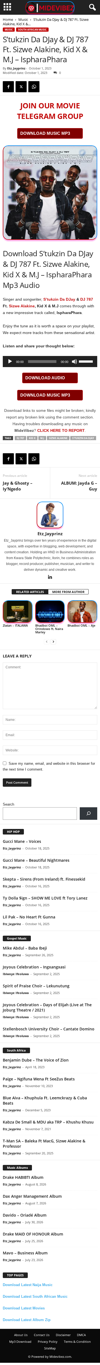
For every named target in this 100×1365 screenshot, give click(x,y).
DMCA (81, 1335)
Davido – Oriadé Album (24, 1215)
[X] (21, 86)
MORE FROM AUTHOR (68, 592)
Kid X (32, 438)
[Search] (88, 813)
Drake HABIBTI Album (23, 1177)
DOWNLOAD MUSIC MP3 (45, 133)
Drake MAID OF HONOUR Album (33, 1234)
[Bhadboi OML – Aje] (82, 611)
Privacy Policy (48, 1341)
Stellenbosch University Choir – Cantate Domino (48, 1029)
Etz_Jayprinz (16, 68)
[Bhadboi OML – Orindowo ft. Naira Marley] (50, 611)
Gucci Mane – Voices (22, 841)
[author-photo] (50, 515)
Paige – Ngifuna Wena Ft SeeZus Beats (39, 1079)
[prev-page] (46, 641)
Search (8, 804)
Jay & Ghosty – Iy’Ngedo (17, 486)
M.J (42, 438)
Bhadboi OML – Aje (81, 625)
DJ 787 (86, 299)
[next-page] (53, 641)
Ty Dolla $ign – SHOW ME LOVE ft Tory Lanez (45, 898)
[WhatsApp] (33, 86)
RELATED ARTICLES (30, 592)
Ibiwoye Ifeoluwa (16, 974)
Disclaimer (63, 1335)
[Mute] (74, 361)
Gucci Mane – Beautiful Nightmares (36, 860)
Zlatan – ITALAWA (15, 625)
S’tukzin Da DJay (59, 299)
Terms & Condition (77, 1341)
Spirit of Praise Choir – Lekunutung (36, 985)
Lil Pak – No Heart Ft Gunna (29, 917)
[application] (50, 361)
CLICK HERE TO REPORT (61, 430)
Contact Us (41, 1335)
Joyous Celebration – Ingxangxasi (34, 967)
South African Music (32, 29)
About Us (21, 1335)
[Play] (10, 361)
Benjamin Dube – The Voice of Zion (36, 1060)
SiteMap (50, 1348)
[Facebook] (8, 86)
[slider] (86, 361)
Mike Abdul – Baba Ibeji (25, 948)
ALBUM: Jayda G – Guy (79, 486)
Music (23, 19)
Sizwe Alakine (22, 306)
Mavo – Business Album (25, 1253)
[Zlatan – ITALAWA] (17, 611)
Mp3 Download (20, 1341)
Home (8, 19)
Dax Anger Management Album (32, 1196)
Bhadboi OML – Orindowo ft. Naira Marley (49, 628)
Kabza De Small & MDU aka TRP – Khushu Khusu (48, 1122)
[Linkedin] (50, 577)
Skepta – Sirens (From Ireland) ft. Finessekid (44, 879)
